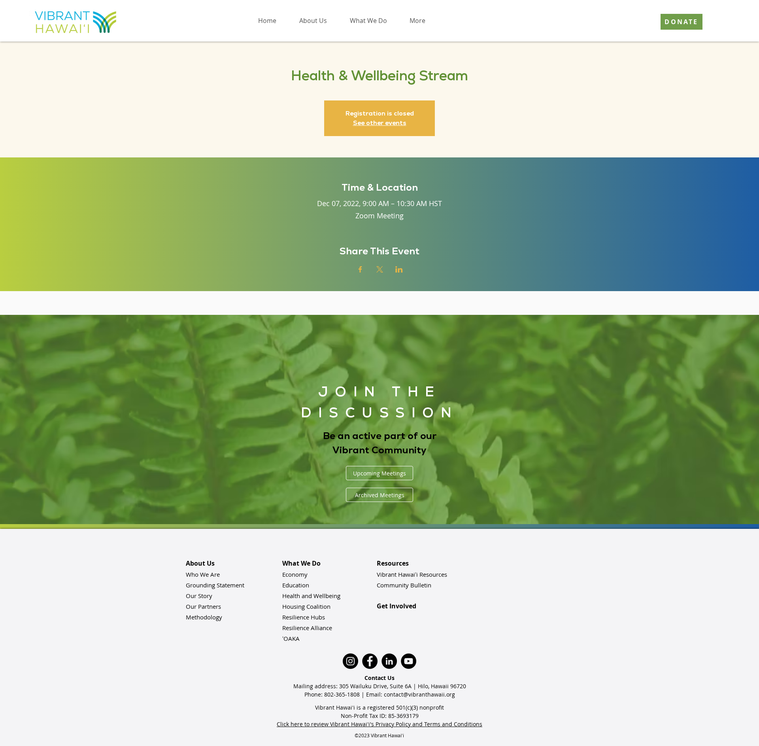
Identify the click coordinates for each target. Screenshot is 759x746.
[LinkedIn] (389, 661)
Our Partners (203, 606)
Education (295, 585)
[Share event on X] (379, 269)
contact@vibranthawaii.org (419, 694)
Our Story (199, 596)
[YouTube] (408, 661)
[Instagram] (350, 661)
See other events (379, 123)
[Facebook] (370, 661)
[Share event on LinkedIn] (399, 269)
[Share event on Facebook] (360, 269)
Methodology (204, 617)
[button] (312, 20)
